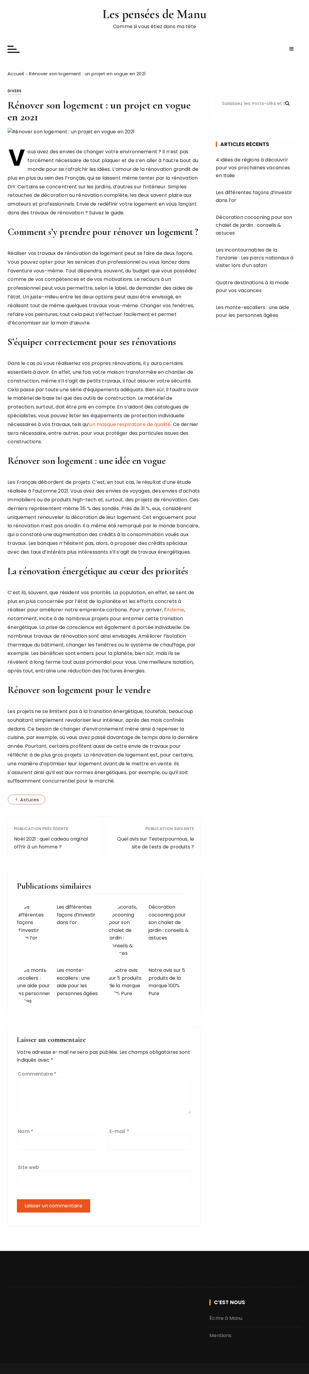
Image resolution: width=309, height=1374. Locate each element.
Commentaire (37, 1073)
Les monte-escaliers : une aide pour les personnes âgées (252, 311)
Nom (25, 1131)
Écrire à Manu (225, 1318)
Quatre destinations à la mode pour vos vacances (252, 286)
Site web (28, 1167)
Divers (14, 90)
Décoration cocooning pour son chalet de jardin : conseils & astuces (168, 922)
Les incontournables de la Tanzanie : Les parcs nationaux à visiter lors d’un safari (254, 257)
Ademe (175, 609)
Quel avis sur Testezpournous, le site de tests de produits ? (155, 842)
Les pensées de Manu (154, 14)
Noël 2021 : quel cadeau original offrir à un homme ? (51, 842)
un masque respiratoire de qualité (129, 424)
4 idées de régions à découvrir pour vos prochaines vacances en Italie (253, 167)
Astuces (29, 799)
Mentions (220, 1335)
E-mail (119, 1131)
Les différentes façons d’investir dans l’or (76, 915)
